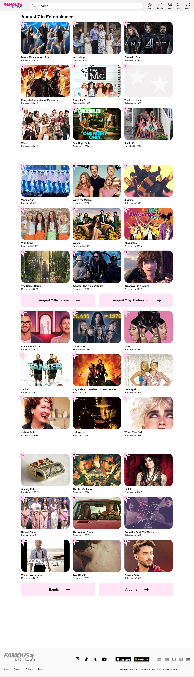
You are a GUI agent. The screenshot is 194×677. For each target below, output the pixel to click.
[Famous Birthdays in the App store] (123, 659)
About (6, 669)
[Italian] (181, 659)
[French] (174, 659)
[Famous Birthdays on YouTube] (105, 659)
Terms (41, 669)
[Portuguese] (167, 659)
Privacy (29, 669)
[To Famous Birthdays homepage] (13, 5)
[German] (188, 659)
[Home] (34, 657)
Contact (17, 669)
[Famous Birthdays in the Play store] (142, 659)
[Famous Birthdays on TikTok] (86, 659)
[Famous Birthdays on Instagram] (78, 659)
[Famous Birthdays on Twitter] (95, 659)
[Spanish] (159, 659)
